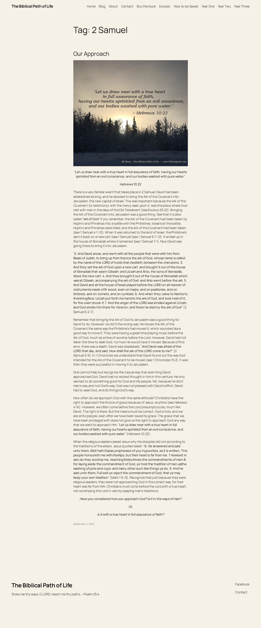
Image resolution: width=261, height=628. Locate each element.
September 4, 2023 (83, 524)
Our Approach (91, 53)
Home (91, 6)
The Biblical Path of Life (32, 6)
